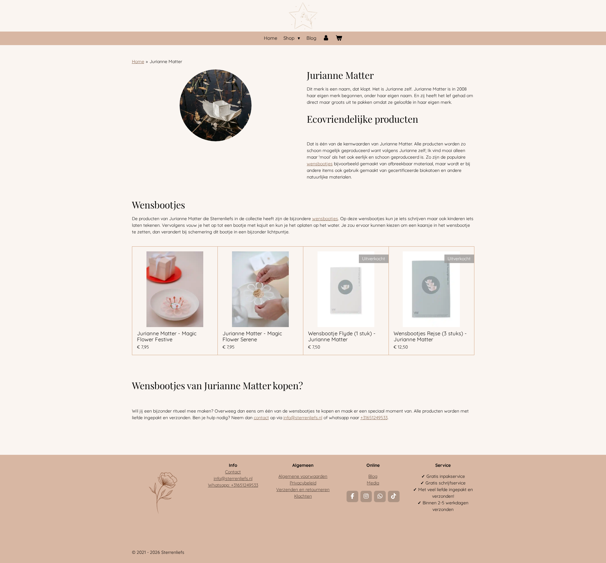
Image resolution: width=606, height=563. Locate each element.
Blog (372, 476)
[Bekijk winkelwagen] (338, 38)
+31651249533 (374, 417)
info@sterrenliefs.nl (302, 417)
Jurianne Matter (166, 61)
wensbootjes (320, 164)
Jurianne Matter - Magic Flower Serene (252, 336)
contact (261, 417)
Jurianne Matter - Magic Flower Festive (167, 336)
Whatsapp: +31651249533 (233, 485)
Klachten (303, 496)
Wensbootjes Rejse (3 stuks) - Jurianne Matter (430, 336)
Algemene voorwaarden (302, 476)
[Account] (325, 38)
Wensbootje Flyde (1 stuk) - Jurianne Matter (342, 336)
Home (138, 61)
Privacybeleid (303, 483)
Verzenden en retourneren (303, 489)
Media (373, 483)
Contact (233, 472)
